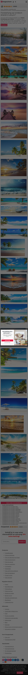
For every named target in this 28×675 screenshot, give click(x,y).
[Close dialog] (26, 330)
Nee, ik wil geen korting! (7, 342)
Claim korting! (7, 340)
